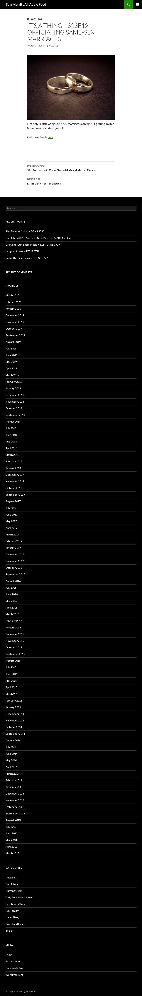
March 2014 (12, 773)
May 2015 (11, 680)
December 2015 (15, 634)
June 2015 (12, 674)
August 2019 (13, 341)
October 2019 (14, 328)
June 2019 (12, 355)
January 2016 (13, 627)
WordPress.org (14, 974)
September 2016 (15, 574)
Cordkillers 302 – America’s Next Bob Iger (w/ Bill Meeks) (38, 237)
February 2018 (14, 461)
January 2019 (13, 388)
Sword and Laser (15, 924)
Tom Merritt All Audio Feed (26, 4)
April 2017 (11, 527)
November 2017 (15, 481)
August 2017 (13, 501)
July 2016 (11, 587)
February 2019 (14, 381)
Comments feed (15, 968)
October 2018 (14, 408)
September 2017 (15, 494)
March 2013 (12, 853)
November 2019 (15, 321)
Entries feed (13, 961)
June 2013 (12, 833)
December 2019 (15, 315)
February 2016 (14, 620)
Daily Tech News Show (19, 897)
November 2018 (15, 401)
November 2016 (15, 561)
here (50, 137)
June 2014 (12, 753)
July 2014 (11, 747)
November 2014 (15, 720)
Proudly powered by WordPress (21, 991)
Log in (9, 954)
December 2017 (15, 474)
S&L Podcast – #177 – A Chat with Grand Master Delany (61, 168)
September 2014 (15, 733)
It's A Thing (34, 19)
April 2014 (11, 766)
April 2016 (11, 607)
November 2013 (15, 800)
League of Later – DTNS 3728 (23, 251)
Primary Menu (137, 4)
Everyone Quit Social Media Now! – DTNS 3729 (33, 244)
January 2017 (13, 547)
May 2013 (11, 840)
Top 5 (9, 930)
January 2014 (13, 786)
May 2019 (11, 361)
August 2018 (13, 421)
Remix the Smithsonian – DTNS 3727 (27, 257)
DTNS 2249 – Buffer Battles (44, 181)
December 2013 (15, 793)
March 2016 (12, 614)
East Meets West (16, 904)
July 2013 (11, 826)
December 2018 (15, 395)
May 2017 (11, 521)
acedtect (54, 45)
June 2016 (12, 594)
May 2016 (11, 600)
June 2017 (12, 514)
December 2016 (15, 554)
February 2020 (14, 302)
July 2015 (11, 667)
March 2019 (12, 375)
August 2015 (13, 660)
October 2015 (14, 647)
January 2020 (13, 308)
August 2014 (13, 740)
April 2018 (11, 448)
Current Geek (14, 890)
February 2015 (14, 700)
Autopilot (11, 877)
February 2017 (14, 541)
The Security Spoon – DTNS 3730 (25, 231)
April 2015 (11, 687)
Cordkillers (12, 884)
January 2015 (13, 707)
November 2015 (15, 640)
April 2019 (11, 368)
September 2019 (15, 335)
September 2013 (15, 813)
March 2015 (12, 693)
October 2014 (14, 727)
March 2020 (12, 295)
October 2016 (14, 567)
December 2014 (15, 713)
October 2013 (14, 806)
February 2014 (14, 780)
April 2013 (11, 846)
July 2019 (11, 348)
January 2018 (13, 468)
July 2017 (11, 507)
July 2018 (11, 428)
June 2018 (12, 434)
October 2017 (14, 488)
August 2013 (13, 820)
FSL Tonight (12, 910)
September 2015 (15, 654)
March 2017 (12, 534)
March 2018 (12, 454)
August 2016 (13, 581)
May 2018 (11, 441)
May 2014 (11, 760)
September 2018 (15, 414)
